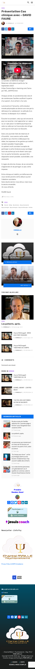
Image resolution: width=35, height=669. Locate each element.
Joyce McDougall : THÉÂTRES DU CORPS (21, 347)
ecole (6, 205)
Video (3, 8)
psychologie (5, 207)
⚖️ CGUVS (13, 662)
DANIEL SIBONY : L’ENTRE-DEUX (23, 389)
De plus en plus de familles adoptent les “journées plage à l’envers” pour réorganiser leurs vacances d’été (21, 425)
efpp (11, 205)
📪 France (4, 592)
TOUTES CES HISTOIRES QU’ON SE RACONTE (22, 401)
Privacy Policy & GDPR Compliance (12, 564)
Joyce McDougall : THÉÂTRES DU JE (20, 376)
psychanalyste (25, 205)
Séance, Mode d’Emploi (17, 665)
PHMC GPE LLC (17, 654)
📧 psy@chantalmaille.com (9, 589)
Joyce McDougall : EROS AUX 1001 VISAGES (22, 334)
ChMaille (10, 23)
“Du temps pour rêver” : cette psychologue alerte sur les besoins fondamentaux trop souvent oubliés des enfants (21, 458)
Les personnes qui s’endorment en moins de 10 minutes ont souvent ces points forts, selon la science (21, 446)
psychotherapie (23, 207)
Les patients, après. (11, 324)
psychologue (14, 207)
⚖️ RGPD (21, 662)
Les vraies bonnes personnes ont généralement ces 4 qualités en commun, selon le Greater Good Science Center (21, 470)
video (30, 207)
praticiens (16, 205)
